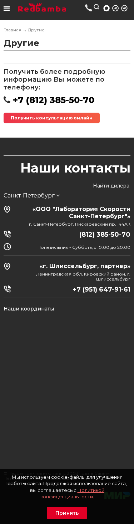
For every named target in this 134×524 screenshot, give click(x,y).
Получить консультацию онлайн (52, 117)
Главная (12, 29)
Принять (67, 513)
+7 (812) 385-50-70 (89, 7)
